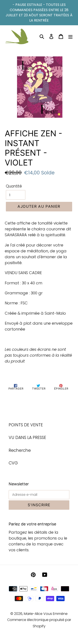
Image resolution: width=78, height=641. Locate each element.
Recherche (20, 450)
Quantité (14, 186)
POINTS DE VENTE (26, 425)
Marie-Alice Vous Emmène (46, 613)
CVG (13, 463)
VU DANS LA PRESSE (27, 437)
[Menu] (70, 36)
